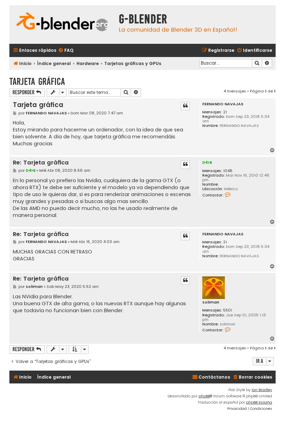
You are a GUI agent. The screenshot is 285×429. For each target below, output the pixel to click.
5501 (227, 310)
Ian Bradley (262, 389)
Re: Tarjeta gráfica (41, 163)
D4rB (207, 162)
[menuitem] (65, 50)
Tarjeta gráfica (37, 81)
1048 (228, 171)
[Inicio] (62, 22)
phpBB (204, 396)
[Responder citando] (185, 106)
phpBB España (259, 402)
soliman (210, 302)
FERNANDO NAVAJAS (222, 104)
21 (225, 112)
